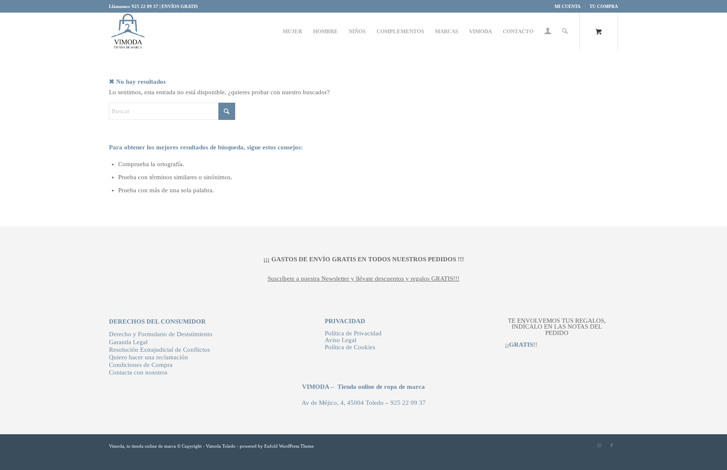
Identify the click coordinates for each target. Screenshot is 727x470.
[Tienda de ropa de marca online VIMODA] (128, 31)
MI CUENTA (568, 6)
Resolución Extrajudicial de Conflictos (159, 349)
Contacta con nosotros (138, 372)
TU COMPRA (603, 6)
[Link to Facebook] (611, 445)
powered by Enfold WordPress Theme (277, 446)
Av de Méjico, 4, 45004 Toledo (343, 402)
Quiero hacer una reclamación (148, 357)
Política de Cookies (350, 347)
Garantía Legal (128, 342)
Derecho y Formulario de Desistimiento (160, 334)
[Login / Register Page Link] (548, 32)
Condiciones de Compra (140, 364)
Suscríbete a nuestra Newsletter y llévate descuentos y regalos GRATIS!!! (363, 278)
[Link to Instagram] (599, 445)
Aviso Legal (340, 340)
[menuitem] (567, 6)
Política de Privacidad (353, 333)
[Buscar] (565, 31)
